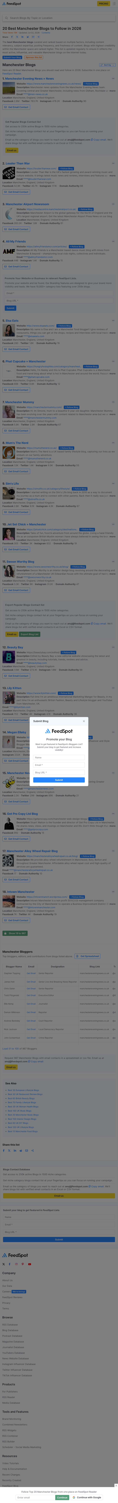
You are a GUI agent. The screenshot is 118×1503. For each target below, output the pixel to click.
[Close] (84, 721)
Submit (59, 779)
